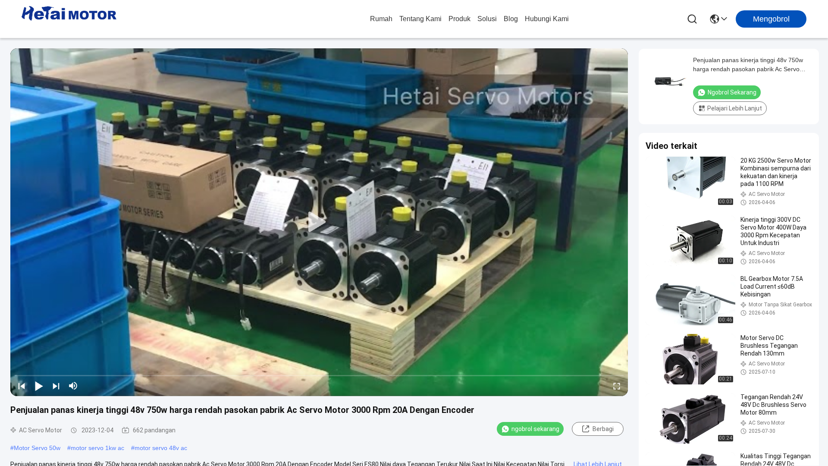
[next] (56, 385)
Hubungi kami (547, 18)
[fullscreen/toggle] (616, 385)
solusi (487, 18)
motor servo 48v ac (161, 447)
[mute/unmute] (73, 385)
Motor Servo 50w (37, 447)
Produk (459, 18)
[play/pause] (38, 385)
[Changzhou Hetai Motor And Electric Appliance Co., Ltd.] (69, 19)
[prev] (21, 385)
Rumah (381, 18)
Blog (511, 18)
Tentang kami (420, 18)
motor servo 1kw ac (97, 447)
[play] (319, 222)
